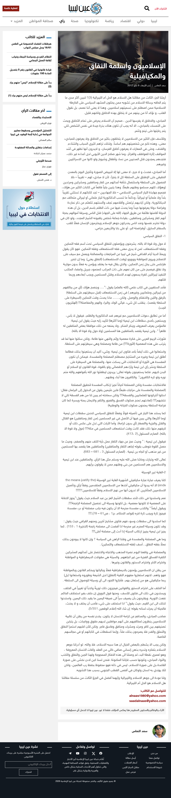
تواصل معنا (154, 758)
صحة (74, 21)
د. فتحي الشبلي (44, 180)
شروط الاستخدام (154, 767)
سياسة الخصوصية (154, 762)
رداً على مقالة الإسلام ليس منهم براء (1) (29, 95)
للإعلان (131, 753)
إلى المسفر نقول (42, 174)
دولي (141, 21)
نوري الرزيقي (45, 123)
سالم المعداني (45, 140)
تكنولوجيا (92, 21)
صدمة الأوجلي (43, 161)
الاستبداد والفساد (41, 117)
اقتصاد (125, 21)
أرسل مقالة (131, 758)
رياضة (109, 21)
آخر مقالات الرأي (33, 111)
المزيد (18, 21)
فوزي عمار (46, 166)
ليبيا (154, 21)
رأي (62, 21)
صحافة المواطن (41, 21)
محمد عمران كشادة (42, 153)
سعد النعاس (160, 85)
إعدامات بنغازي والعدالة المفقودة (33, 147)
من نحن (154, 753)
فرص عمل (131, 772)
